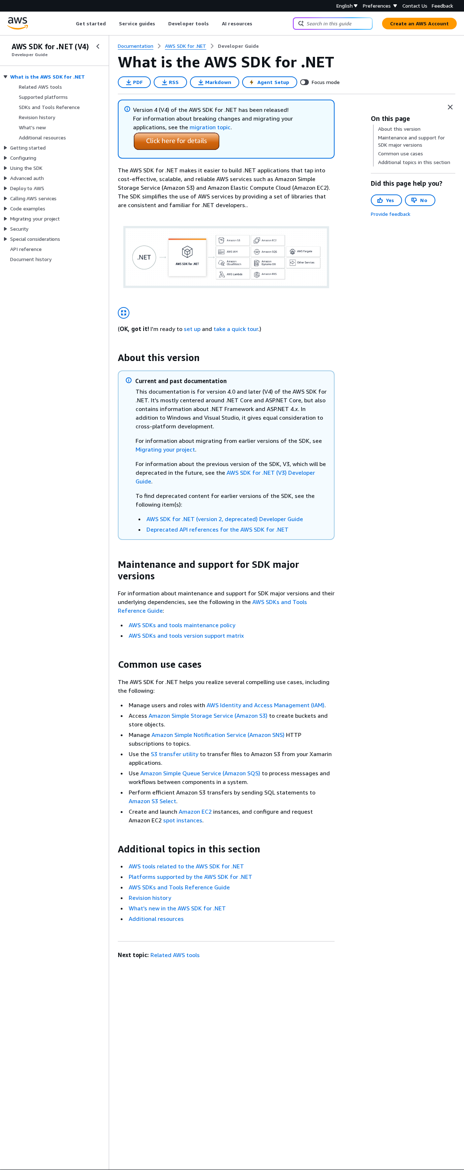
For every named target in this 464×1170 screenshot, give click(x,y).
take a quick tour (236, 328)
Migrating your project (165, 449)
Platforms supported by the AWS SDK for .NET (190, 876)
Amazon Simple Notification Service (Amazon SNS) (218, 734)
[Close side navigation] (98, 46)
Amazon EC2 (195, 811)
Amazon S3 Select (152, 801)
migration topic (210, 127)
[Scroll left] (70, 23)
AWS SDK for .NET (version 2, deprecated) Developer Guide (224, 519)
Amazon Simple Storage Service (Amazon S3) (208, 715)
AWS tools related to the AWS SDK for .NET (186, 866)
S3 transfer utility (174, 754)
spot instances (182, 820)
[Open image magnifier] (123, 313)
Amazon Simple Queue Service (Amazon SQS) (200, 773)
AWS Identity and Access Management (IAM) (265, 705)
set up (192, 328)
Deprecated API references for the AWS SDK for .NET (217, 529)
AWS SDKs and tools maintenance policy (182, 625)
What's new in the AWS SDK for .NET (177, 908)
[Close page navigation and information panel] (450, 107)
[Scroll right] (257, 23)
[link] (238, 46)
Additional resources (156, 918)
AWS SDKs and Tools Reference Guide (179, 887)
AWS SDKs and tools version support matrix (186, 635)
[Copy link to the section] (112, 357)
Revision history (150, 897)
